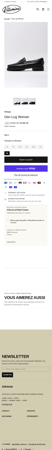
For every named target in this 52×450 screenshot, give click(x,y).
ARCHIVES (31, 411)
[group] (17, 101)
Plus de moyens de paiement (26, 175)
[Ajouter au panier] (37, 82)
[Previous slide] (23, 92)
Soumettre (7, 374)
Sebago (7, 112)
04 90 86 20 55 (7, 404)
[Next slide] (28, 92)
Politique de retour (36, 444)
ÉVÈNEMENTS (32, 416)
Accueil (7, 19)
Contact (5, 411)
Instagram (6, 416)
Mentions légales (19, 444)
